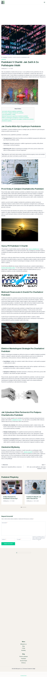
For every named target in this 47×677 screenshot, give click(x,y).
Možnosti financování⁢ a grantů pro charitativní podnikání (15, 116)
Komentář (4, 522)
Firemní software (23, 656)
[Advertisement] (23, 13)
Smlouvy (23, 662)
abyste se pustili (28, 452)
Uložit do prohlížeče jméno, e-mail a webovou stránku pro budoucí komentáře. (39, 538)
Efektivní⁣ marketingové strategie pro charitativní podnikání (15, 117)
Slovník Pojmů (23, 660)
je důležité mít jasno (16, 419)
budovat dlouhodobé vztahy (8, 267)
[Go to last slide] (3, 493)
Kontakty (23, 650)
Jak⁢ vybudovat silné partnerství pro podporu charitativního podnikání (18, 119)
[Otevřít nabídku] (44, 2)
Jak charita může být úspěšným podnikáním (12, 111)
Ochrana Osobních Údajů (29, 668)
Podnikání (3, 59)
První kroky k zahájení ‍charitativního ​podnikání (12, 112)
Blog (23, 646)
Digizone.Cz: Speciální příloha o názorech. (11, 466)
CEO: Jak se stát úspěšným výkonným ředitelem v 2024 (36, 466)
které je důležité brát (34, 249)
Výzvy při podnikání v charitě (8, 114)
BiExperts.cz (5, 68)
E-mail (19, 539)
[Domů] (1, 57)
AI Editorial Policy (24, 675)
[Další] (44, 493)
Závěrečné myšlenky (7, 120)
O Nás (23, 648)
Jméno (4, 539)
